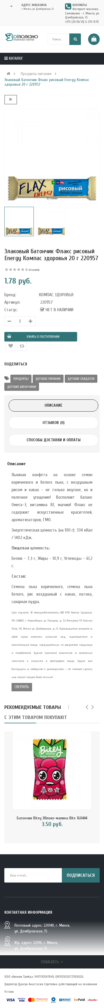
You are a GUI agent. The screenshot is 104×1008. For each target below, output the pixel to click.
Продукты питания (36, 74)
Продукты (21, 379)
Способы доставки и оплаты (54, 440)
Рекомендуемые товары (32, 707)
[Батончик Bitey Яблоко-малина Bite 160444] (52, 770)
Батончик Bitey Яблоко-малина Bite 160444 (52, 818)
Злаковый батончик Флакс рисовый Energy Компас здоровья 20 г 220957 (46, 82)
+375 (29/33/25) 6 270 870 (82, 22)
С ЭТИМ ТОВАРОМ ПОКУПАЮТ (35, 717)
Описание (53, 405)
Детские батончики (21, 387)
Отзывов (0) (53, 422)
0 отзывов (32, 270)
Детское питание (48, 379)
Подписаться (81, 875)
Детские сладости (81, 379)
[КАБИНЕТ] (9, 6)
